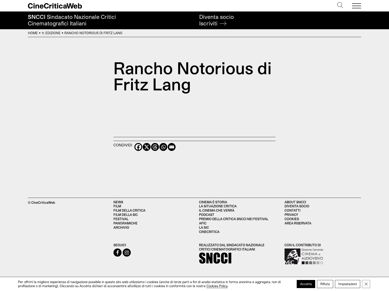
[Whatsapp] (163, 147)
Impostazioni (347, 284)
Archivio (121, 227)
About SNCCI (295, 202)
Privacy (291, 215)
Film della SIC (125, 215)
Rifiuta (325, 284)
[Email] (172, 147)
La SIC (204, 227)
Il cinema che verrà (216, 210)
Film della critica (129, 210)
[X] (147, 147)
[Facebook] (138, 147)
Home (33, 33)
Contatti (293, 210)
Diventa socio (216, 20)
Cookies (292, 219)
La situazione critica (218, 206)
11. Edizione (51, 33)
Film (117, 206)
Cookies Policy (216, 286)
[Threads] (155, 147)
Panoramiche (125, 223)
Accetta (306, 284)
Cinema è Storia (213, 202)
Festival (121, 219)
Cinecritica (209, 232)
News (118, 202)
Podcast (206, 215)
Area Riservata (298, 223)
